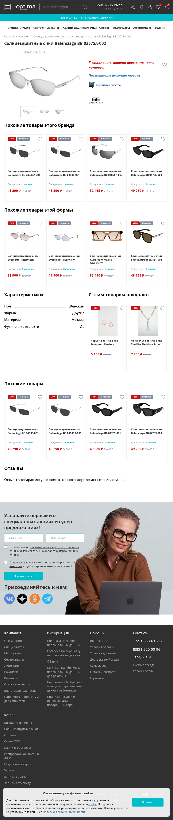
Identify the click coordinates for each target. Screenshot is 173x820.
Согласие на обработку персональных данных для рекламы (63, 672)
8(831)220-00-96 (146, 649)
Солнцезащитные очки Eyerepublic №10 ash (23, 257)
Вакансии (11, 672)
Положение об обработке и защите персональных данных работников (65, 686)
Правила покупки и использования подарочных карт (61, 701)
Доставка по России (104, 659)
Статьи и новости (17, 684)
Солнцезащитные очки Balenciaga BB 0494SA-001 (24, 173)
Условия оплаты (102, 647)
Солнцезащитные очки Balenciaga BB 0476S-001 (146, 173)
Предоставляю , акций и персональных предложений (42, 564)
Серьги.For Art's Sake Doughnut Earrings (104, 342)
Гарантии (97, 678)
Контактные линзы (46, 27)
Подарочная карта (17, 764)
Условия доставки (103, 653)
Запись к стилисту (17, 783)
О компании (13, 641)
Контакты (11, 678)
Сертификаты (142, 27)
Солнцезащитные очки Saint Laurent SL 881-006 (146, 257)
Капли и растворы (17, 748)
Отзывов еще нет (34, 52)
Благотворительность (20, 691)
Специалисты (14, 647)
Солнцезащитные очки (80, 27)
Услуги (160, 27)
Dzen (22, 598)
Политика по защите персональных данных (63, 643)
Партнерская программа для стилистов (22, 699)
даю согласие (31, 551)
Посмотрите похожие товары (115, 75)
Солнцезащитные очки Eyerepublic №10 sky (64, 257)
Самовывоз (98, 666)
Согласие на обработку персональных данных (63, 653)
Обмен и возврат (102, 672)
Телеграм (47, 598)
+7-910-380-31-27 (108, 5)
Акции (13, 27)
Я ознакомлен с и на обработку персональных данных (44, 550)
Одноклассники (35, 598)
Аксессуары (121, 27)
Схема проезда (144, 665)
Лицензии (11, 666)
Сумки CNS (12, 741)
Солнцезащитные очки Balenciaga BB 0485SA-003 (106, 173)
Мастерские (13, 653)
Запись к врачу (15, 777)
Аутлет (25, 27)
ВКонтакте (9, 598)
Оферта (52, 661)
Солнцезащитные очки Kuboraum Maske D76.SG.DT (105, 259)
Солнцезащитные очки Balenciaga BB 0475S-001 (146, 431)
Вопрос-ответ (100, 641)
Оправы (104, 27)
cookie (92, 804)
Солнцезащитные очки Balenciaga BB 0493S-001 (64, 173)
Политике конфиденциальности (64, 812)
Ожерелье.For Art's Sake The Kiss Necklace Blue (146, 342)
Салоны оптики (144, 671)
